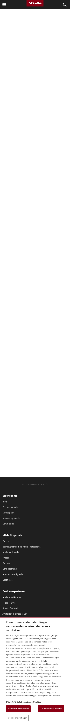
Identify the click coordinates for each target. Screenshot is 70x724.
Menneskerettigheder (13, 574)
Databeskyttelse (24, 702)
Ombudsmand (9, 569)
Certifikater (7, 580)
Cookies (37, 702)
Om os (5, 541)
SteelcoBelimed (10, 608)
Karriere (6, 563)
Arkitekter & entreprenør (14, 614)
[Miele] (35, 3)
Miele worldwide (10, 552)
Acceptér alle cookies (18, 709)
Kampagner (8, 513)
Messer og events (11, 518)
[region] (35, 670)
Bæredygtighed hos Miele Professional (21, 547)
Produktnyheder (10, 507)
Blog (4, 502)
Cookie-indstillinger (17, 718)
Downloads (8, 524)
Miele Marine (8, 603)
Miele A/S (11, 702)
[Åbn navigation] (4, 4)
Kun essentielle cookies (51, 709)
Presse (5, 558)
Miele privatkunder (11, 597)
